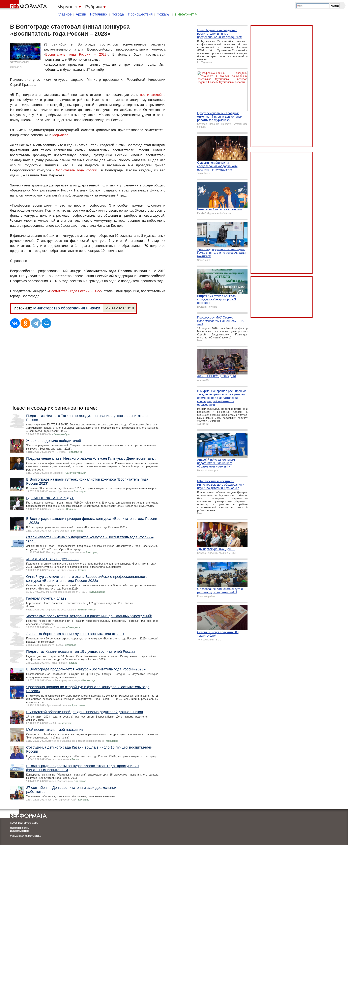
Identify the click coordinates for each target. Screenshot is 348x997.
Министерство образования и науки (66, 308)
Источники (99, 14)
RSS (38, 836)
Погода (118, 14)
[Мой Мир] (46, 323)
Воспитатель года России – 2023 (75, 54)
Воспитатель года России (76, 170)
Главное (65, 14)
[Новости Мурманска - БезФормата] (24, 5)
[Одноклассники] (25, 323)
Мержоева (60, 135)
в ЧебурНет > (185, 14)
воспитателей (151, 95)
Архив (81, 14)
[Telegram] (36, 323)
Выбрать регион (19, 830)
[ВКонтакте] (15, 323)
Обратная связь (19, 827)
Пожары (163, 14)
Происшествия (140, 14)
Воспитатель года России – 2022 (75, 291)
